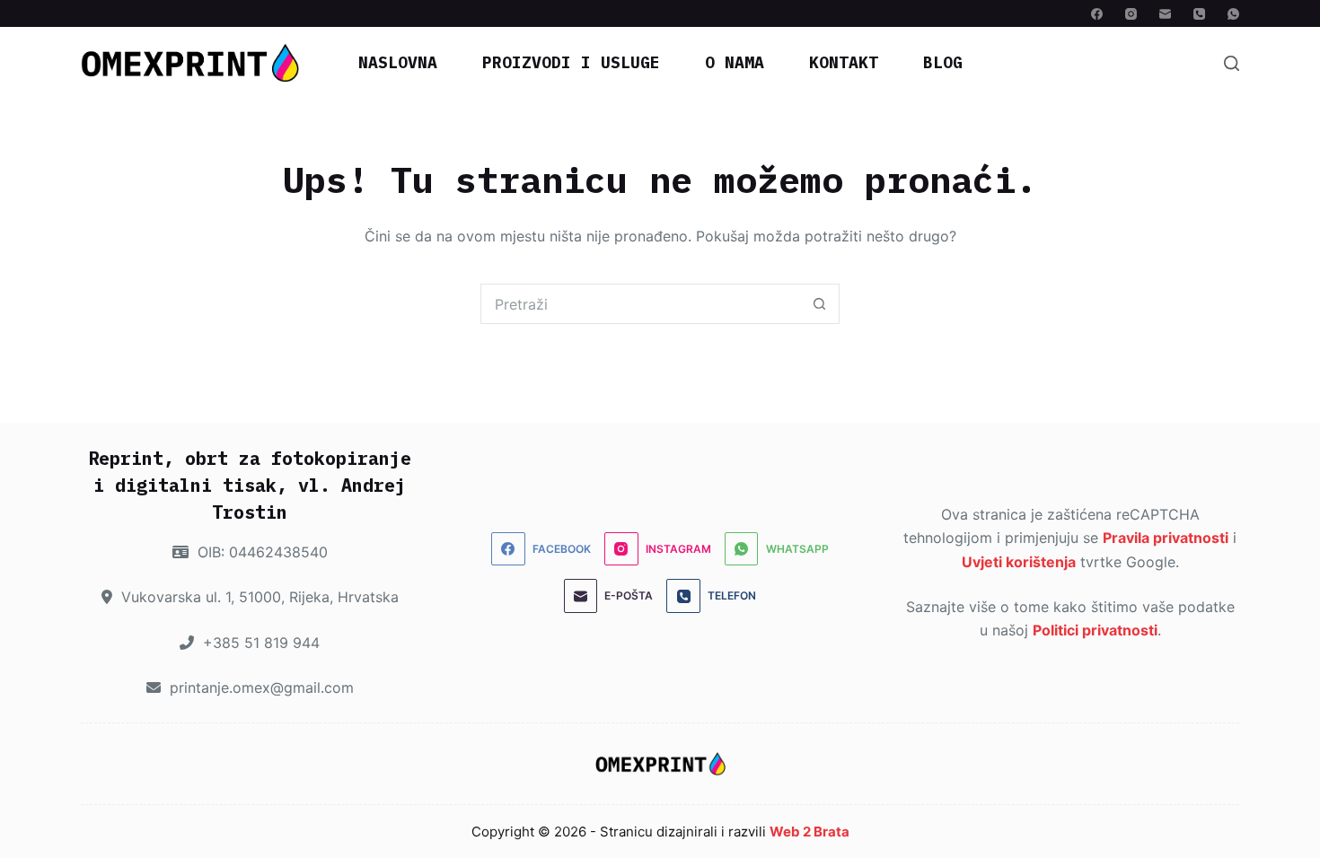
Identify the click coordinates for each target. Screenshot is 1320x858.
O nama (734, 62)
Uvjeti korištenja (1019, 562)
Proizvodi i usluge (571, 62)
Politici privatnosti (1095, 630)
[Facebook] (1097, 14)
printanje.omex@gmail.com (259, 687)
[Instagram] (1131, 14)
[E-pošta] (1165, 14)
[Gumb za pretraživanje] (819, 304)
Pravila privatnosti (1165, 538)
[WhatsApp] (1233, 14)
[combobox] (640, 304)
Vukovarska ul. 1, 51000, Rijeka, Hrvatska (258, 597)
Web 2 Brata (809, 831)
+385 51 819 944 (259, 643)
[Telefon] (1199, 14)
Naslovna (397, 62)
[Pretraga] (1231, 63)
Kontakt (843, 62)
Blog (943, 62)
